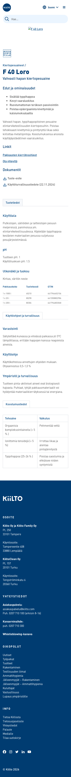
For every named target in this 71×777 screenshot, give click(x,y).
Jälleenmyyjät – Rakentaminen (21, 680)
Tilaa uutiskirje (12, 738)
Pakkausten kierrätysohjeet (20, 155)
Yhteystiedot (10, 725)
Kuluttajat (8, 688)
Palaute (7, 729)
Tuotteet (7, 663)
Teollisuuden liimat (14, 671)
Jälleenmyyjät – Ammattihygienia (23, 684)
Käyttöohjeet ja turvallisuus (22, 316)
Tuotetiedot (13, 203)
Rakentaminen (11, 667)
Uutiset (7, 655)
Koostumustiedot (16, 404)
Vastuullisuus (11, 692)
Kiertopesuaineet (13, 65)
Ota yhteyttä (10, 161)
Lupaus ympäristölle (15, 696)
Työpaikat (8, 659)
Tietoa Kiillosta (12, 717)
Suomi (51, 7)
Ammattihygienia (13, 675)
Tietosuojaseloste (13, 721)
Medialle (8, 733)
